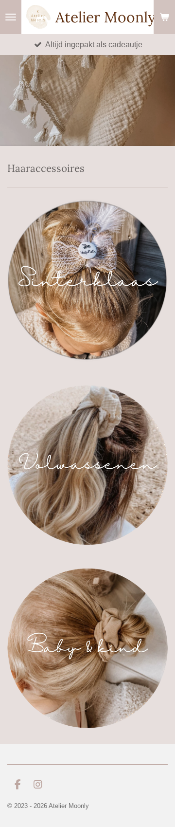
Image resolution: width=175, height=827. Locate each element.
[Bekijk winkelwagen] (164, 17)
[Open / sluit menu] (10, 17)
